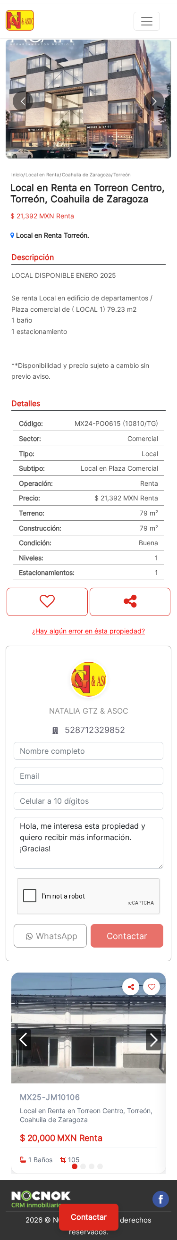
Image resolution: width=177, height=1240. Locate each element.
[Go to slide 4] (100, 1166)
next (153, 1039)
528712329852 (95, 730)
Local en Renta (42, 174)
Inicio (17, 174)
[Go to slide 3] (91, 1166)
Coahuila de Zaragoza (86, 174)
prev (23, 1039)
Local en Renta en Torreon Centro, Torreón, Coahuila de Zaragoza (86, 1115)
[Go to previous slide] (23, 101)
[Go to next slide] (154, 101)
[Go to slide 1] (74, 1166)
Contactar (89, 1217)
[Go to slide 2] (83, 1166)
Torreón (122, 174)
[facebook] (160, 1199)
